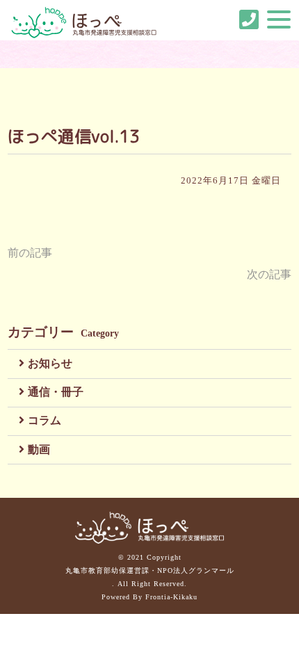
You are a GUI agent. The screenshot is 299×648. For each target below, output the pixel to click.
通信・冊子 (55, 392)
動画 (39, 449)
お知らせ (50, 363)
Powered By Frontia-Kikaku (149, 597)
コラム (44, 420)
